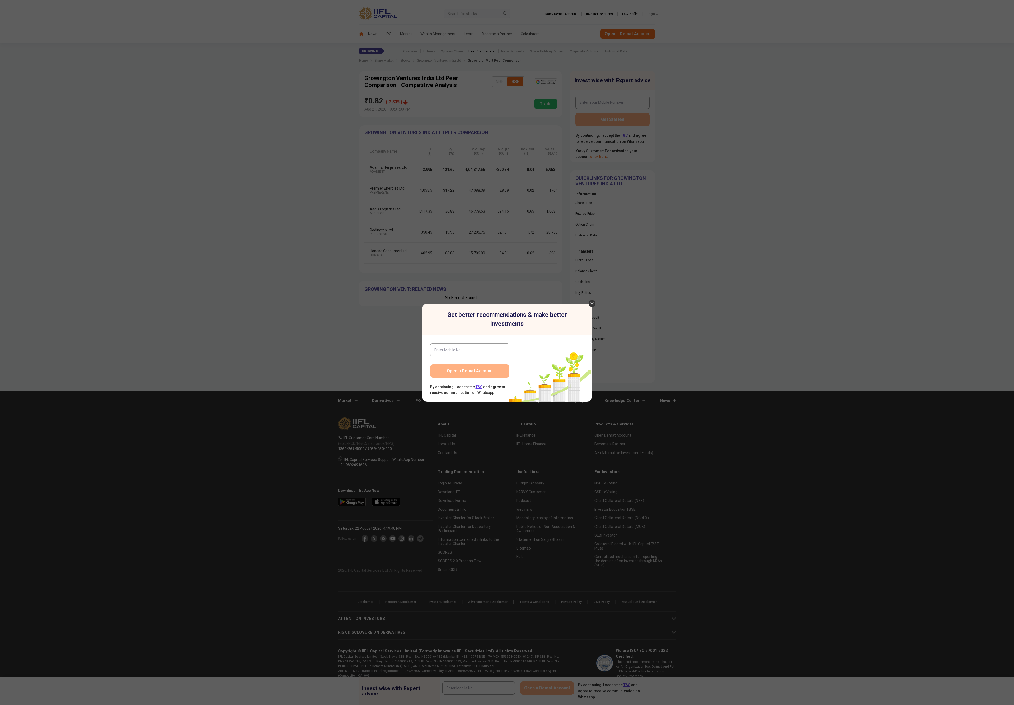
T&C (479, 387)
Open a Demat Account (470, 370)
